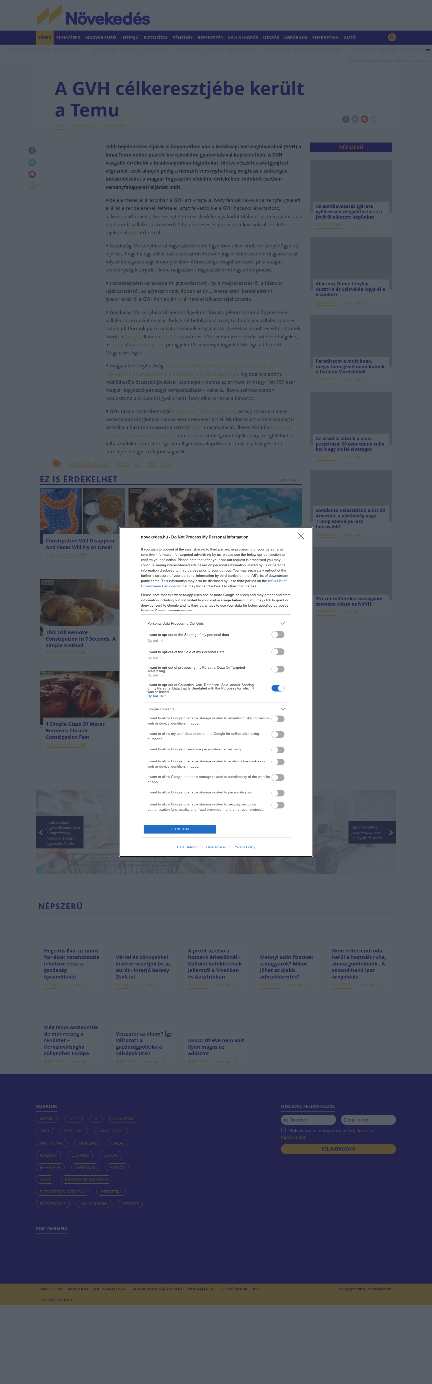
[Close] (302, 537)
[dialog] (216, 692)
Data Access (216, 847)
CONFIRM (180, 829)
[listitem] (216, 623)
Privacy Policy (244, 847)
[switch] (278, 634)
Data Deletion (187, 847)
